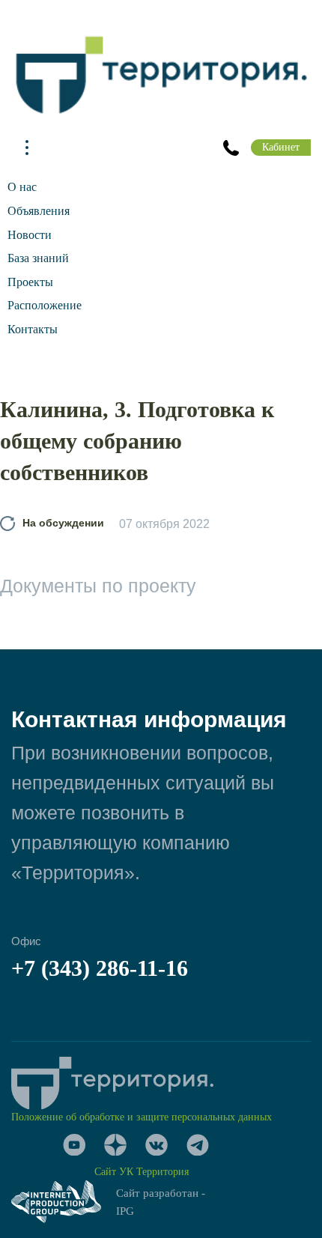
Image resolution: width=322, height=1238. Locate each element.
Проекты (30, 282)
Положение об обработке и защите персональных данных (141, 1117)
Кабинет (281, 147)
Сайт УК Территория (141, 1171)
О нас (22, 186)
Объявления (38, 210)
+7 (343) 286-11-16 (99, 968)
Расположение (44, 305)
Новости (29, 234)
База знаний (38, 258)
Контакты (32, 329)
